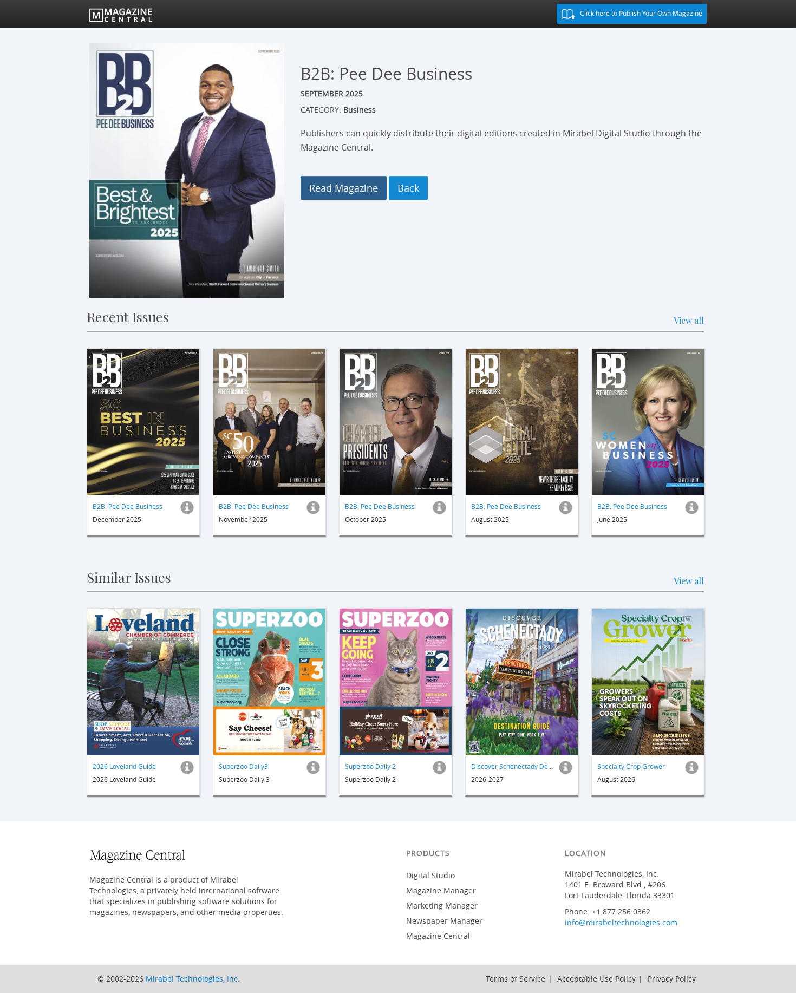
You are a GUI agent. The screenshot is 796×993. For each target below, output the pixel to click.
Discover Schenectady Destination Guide (532, 766)
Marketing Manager (442, 905)
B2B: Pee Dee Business (127, 506)
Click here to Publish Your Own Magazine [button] (640, 13)
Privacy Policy (672, 979)
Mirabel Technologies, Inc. (193, 979)
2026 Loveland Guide (124, 766)
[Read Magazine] (143, 422)
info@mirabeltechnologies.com (621, 922)
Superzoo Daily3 (243, 766)
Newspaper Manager (444, 921)
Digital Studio (430, 875)
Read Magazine (343, 187)
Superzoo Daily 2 (370, 766)
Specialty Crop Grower (631, 766)
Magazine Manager (441, 890)
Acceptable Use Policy (596, 979)
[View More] (187, 510)
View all (689, 320)
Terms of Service (515, 979)
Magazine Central (438, 936)
